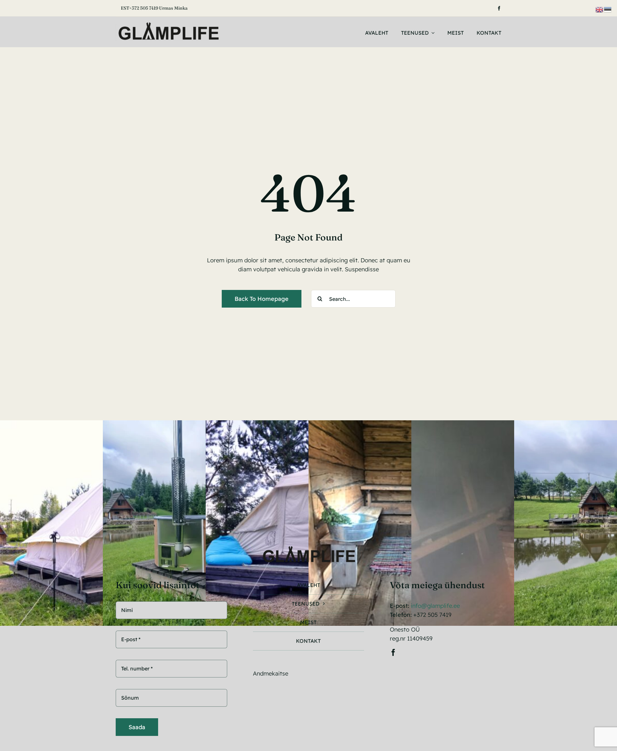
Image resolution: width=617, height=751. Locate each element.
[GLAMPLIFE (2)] (168, 24)
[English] (599, 9)
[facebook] (499, 8)
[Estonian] (608, 9)
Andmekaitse (270, 673)
